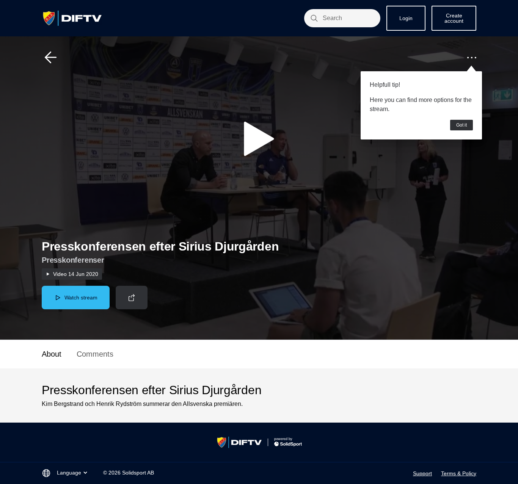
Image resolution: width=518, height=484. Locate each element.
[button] (51, 58)
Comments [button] (95, 354)
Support (422, 473)
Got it (461, 125)
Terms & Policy (458, 473)
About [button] (51, 354)
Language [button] (69, 473)
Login (406, 18)
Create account (453, 18)
